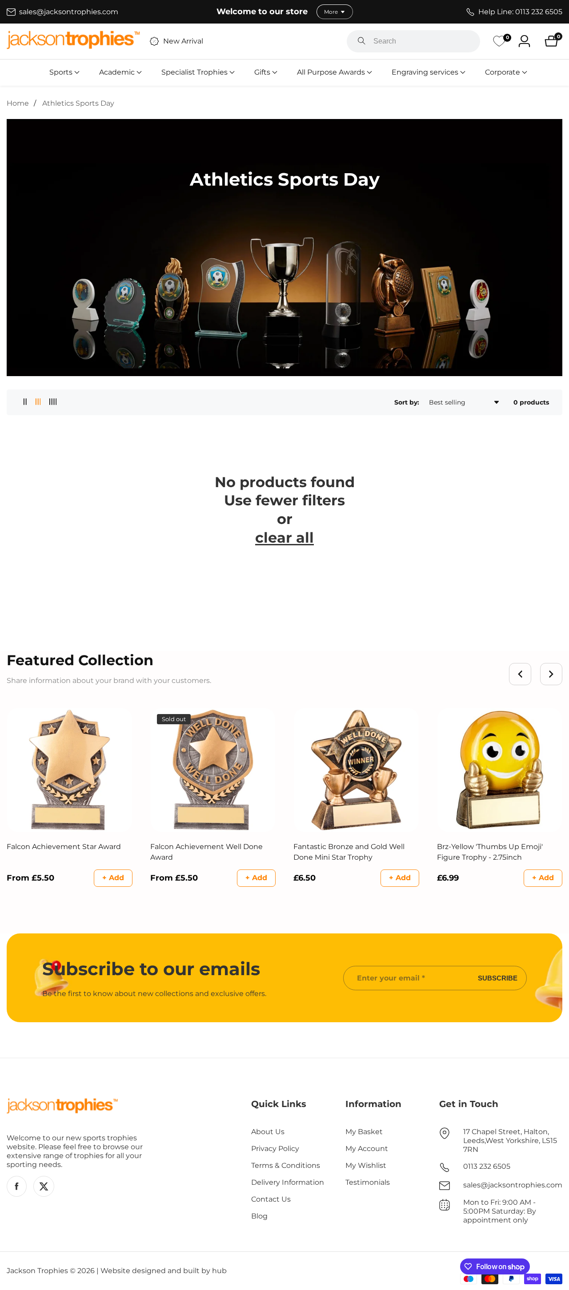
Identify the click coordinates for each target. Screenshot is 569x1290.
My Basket (364, 1131)
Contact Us (271, 1199)
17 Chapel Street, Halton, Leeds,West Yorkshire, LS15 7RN (510, 1140)
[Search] (361, 41)
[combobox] (413, 41)
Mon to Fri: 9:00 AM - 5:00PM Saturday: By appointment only (499, 1211)
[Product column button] (25, 402)
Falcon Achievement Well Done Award (206, 851)
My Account (366, 1148)
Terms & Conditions (285, 1165)
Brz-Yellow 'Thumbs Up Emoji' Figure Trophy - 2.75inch (490, 851)
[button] (60, 72)
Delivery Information (287, 1182)
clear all (284, 537)
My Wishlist (365, 1165)
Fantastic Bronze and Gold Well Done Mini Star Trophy (349, 851)
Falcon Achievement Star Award (64, 846)
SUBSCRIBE (497, 978)
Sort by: (406, 402)
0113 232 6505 (486, 1166)
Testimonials (367, 1182)
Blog (259, 1216)
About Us (267, 1131)
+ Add (113, 877)
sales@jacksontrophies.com (512, 1185)
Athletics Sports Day (78, 103)
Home (18, 103)
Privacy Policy (275, 1148)
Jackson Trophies (37, 1270)
